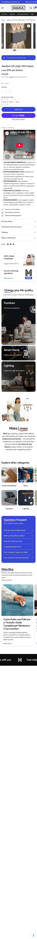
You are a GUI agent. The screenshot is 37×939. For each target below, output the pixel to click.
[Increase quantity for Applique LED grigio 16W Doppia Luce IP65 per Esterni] (9, 91)
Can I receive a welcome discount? (16, 558)
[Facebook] (8, 244)
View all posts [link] (6, 580)
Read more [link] (7, 643)
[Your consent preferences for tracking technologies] (33, 935)
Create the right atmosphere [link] (14, 370)
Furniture (4, 14)
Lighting (12, 14)
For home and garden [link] (11, 308)
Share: (3, 244)
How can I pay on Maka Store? (15, 530)
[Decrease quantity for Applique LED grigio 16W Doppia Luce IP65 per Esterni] (3, 91)
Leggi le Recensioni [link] (11, 263)
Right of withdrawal (8, 238)
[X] (11, 244)
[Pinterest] (13, 244)
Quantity (4, 87)
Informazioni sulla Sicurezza (11, 227)
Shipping (11, 77)
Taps (32, 14)
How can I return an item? (13, 541)
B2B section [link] (8, 278)
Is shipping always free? (12, 547)
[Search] (30, 8)
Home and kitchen (22, 14)
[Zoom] (28, 25)
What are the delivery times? (14, 536)
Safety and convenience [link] (13, 355)
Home (3, 20)
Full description (6, 221)
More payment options (18, 119)
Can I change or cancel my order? (16, 552)
